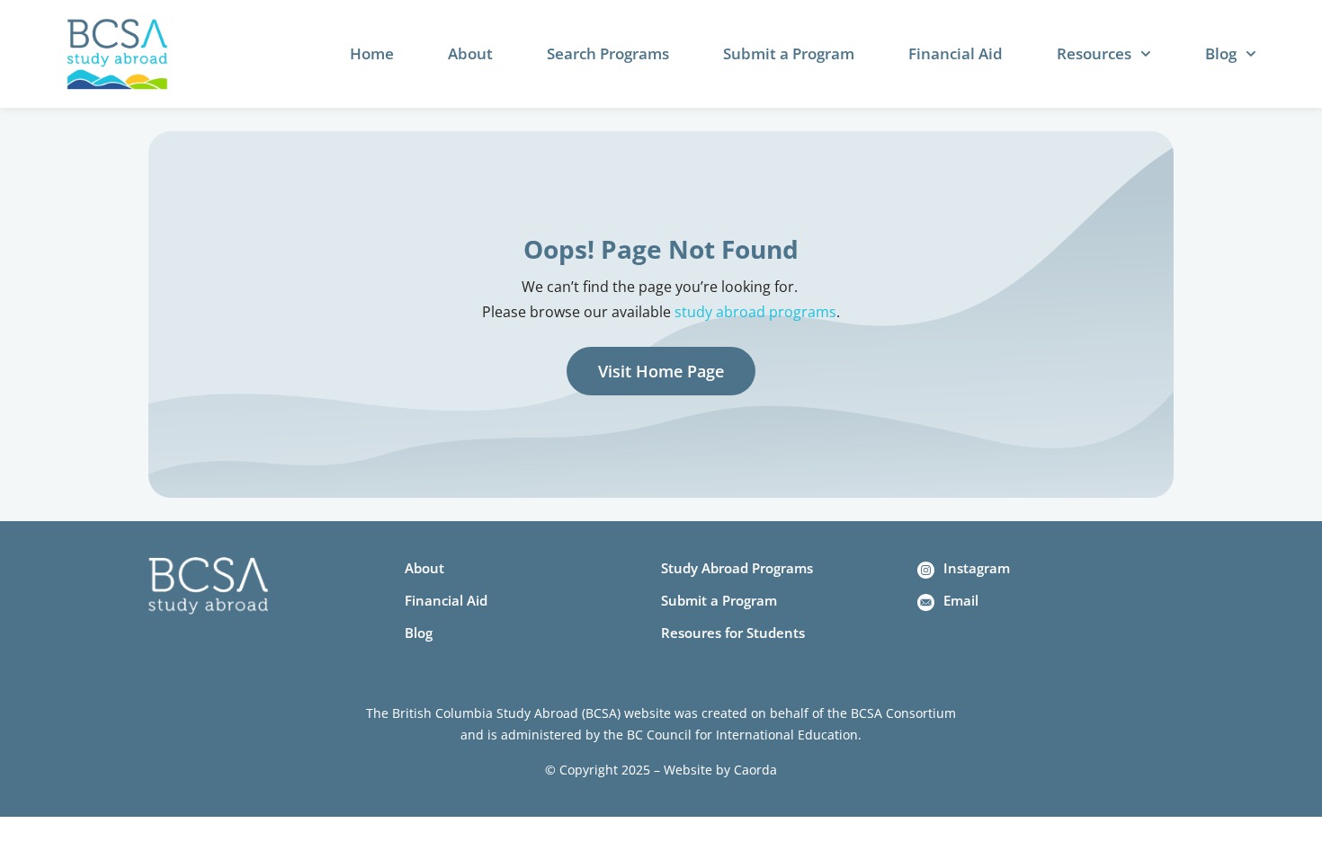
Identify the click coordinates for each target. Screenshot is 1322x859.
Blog (1221, 53)
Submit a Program (788, 53)
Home (372, 53)
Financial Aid (955, 53)
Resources (1094, 53)
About (470, 53)
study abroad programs (755, 312)
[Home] (117, 54)
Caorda (755, 769)
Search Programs (608, 53)
